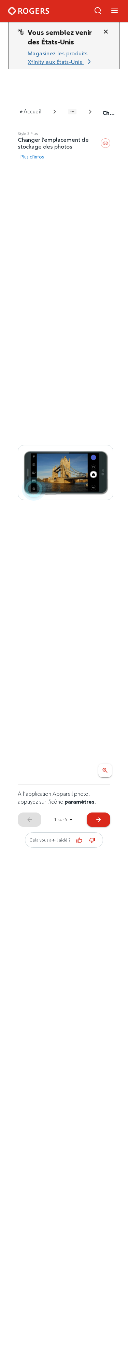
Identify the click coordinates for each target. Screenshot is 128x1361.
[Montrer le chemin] (72, 111)
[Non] (92, 840)
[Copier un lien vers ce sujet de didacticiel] (105, 143)
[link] (61, 58)
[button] (98, 11)
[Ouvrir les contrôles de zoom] (105, 770)
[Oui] (79, 840)
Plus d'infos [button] (32, 156)
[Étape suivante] (65, 472)
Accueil (32, 111)
